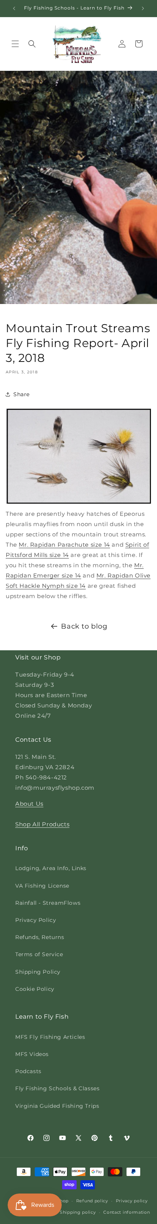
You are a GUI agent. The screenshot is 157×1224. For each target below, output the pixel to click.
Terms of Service (39, 954)
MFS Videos (32, 1054)
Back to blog (84, 626)
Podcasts (28, 1071)
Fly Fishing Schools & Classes (57, 1088)
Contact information (126, 1212)
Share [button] (21, 394)
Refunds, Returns (39, 937)
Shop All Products (42, 824)
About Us (29, 803)
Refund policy (92, 1200)
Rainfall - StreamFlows (47, 902)
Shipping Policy (38, 971)
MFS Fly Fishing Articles (50, 1037)
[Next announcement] (143, 8)
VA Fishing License (42, 885)
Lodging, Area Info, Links (51, 868)
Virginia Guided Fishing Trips (57, 1105)
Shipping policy (78, 1212)
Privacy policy (132, 1200)
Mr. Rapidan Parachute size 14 (64, 544)
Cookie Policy (34, 989)
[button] (15, 43)
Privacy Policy (35, 920)
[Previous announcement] (14, 8)
